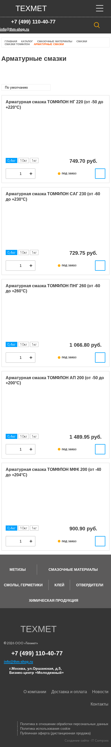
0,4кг (11, 160)
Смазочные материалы (73, 569)
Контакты (99, 704)
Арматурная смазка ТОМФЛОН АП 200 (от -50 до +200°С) (55, 380)
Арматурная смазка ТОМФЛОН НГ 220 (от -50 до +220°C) (54, 104)
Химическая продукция (53, 600)
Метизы (18, 569)
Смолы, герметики (23, 585)
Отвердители (89, 585)
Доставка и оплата (69, 692)
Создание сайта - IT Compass (86, 740)
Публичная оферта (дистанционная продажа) (55, 733)
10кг (23, 160)
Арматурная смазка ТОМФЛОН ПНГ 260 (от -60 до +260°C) (53, 288)
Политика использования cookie (45, 729)
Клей (59, 585)
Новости (100, 692)
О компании (34, 692)
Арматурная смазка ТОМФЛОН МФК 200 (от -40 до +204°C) (53, 472)
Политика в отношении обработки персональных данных (64, 724)
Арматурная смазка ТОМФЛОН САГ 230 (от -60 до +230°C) (53, 196)
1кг (34, 160)
